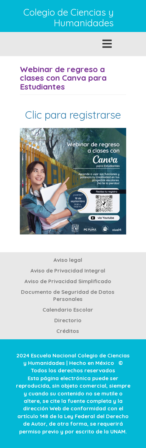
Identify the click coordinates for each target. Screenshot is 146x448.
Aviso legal (68, 260)
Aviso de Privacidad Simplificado (67, 281)
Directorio (68, 320)
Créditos (67, 331)
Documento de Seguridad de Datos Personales (67, 295)
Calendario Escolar (68, 309)
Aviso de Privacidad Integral (67, 270)
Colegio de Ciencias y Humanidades (68, 18)
